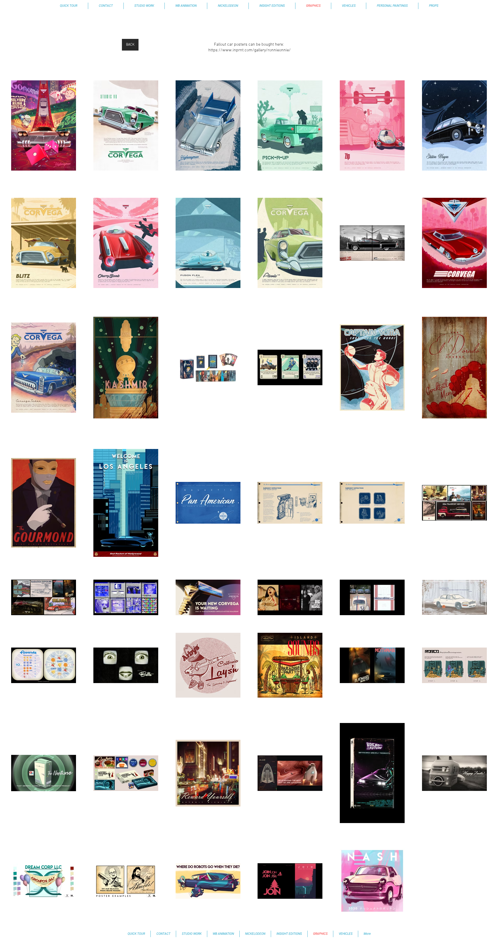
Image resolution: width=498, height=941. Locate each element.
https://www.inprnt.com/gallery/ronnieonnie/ (249, 50)
